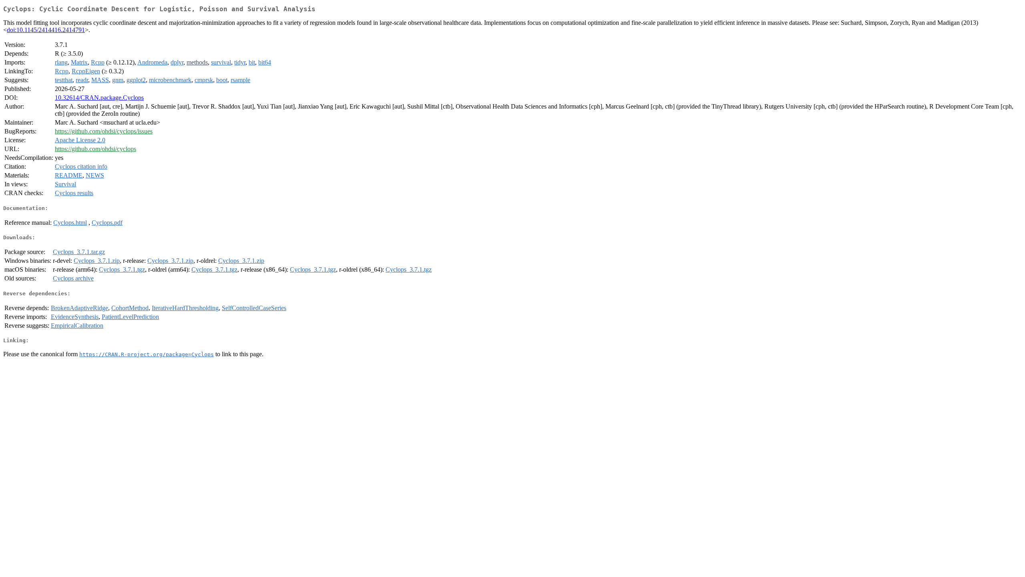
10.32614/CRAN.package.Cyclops (99, 97)
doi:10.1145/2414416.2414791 (46, 29)
